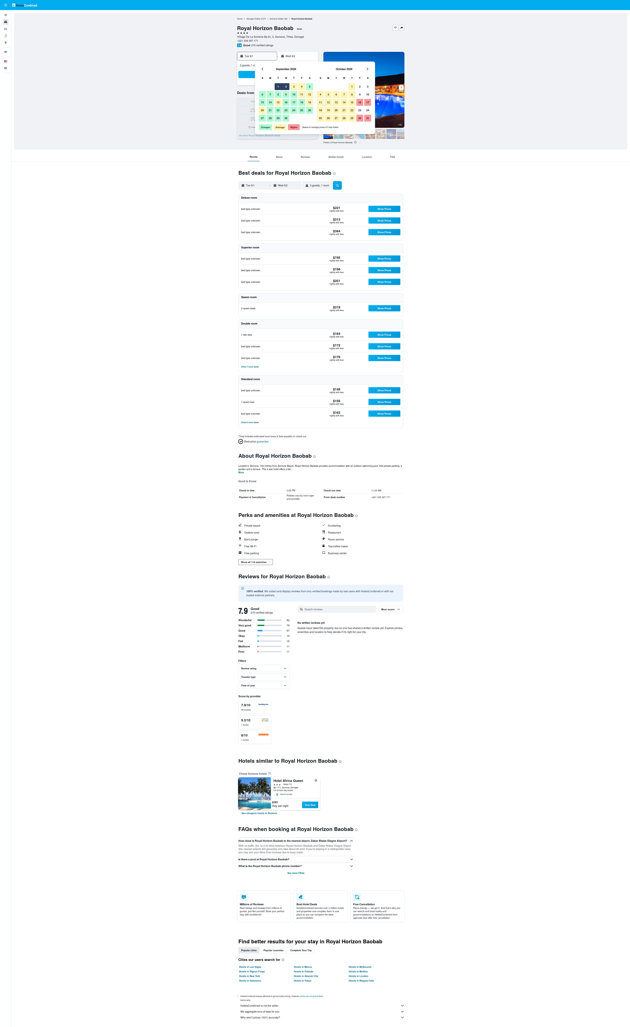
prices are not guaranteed (311, 996)
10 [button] (293, 94)
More (241, 472)
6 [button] (262, 94)
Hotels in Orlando (304, 971)
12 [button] (309, 94)
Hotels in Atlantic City (306, 976)
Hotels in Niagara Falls (361, 980)
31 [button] (367, 118)
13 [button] (262, 102)
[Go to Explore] (5, 42)
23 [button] (285, 110)
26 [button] (309, 110)
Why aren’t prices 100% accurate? (260, 1017)
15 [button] (278, 102)
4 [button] (302, 86)
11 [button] (301, 94)
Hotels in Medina (358, 971)
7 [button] (270, 94)
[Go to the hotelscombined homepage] (24, 5)
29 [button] (278, 118)
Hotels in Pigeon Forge (252, 971)
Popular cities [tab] (249, 950)
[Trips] (5, 52)
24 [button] (293, 110)
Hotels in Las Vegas (250, 966)
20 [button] (262, 110)
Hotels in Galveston (250, 980)
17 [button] (293, 102)
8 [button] (278, 94)
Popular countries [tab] (273, 950)
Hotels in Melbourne (360, 966)
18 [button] (301, 102)
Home (239, 18)
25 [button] (301, 110)
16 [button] (285, 102)
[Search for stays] (5, 22)
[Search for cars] (5, 29)
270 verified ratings (262, 45)
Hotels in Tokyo (302, 980)
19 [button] (309, 102)
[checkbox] (254, 707)
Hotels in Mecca (303, 966)
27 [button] (262, 118)
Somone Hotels (277, 18)
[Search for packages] (5, 35)
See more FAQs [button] (295, 873)
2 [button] (286, 86)
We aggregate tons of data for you (259, 1011)
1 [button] (278, 86)
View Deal (310, 805)
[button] (5, 5)
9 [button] (286, 94)
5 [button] (309, 86)
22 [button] (278, 110)
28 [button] (270, 118)
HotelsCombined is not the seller (259, 1005)
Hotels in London (358, 976)
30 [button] (285, 118)
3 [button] (294, 86)
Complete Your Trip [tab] (301, 950)
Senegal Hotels (253, 18)
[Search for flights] (5, 15)
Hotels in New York (249, 976)
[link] (259, 813)
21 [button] (270, 110)
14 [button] (270, 102)
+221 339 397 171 (247, 40)
